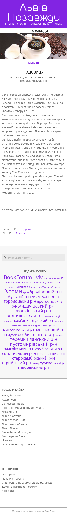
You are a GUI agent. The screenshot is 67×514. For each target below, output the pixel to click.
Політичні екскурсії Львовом (20, 444)
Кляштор (22, 287)
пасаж (59, 335)
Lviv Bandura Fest (51, 278)
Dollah (29, 510)
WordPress (49, 510)
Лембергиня (10, 412)
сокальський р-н (51, 353)
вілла (53, 296)
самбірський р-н (49, 348)
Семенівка (22, 233)
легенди (59, 321)
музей (12, 335)
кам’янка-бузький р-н (34, 320)
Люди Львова (10, 428)
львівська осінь (19, 325)
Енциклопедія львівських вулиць (23, 407)
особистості (29, 334)
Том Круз (47, 287)
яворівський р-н (35, 367)
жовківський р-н (33, 311)
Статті (6, 448)
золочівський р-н (25, 315)
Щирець (26, 229)
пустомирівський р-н (33, 80)
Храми (13, 291)
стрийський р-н (17, 362)
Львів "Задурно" (12, 416)
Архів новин (9, 399)
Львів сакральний (13, 420)
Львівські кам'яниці (14, 424)
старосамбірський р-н (33, 358)
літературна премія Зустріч (41, 325)
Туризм (56, 287)
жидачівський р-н (36, 306)
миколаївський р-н (19, 329)
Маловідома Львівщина (28, 77)
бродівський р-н (46, 291)
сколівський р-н (19, 353)
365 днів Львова (12, 395)
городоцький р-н (20, 301)
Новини (7, 440)
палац (47, 334)
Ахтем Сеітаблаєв (23, 282)
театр (36, 363)
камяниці (8, 321)
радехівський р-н (19, 348)
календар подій (52, 316)
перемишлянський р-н (33, 339)
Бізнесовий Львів (13, 403)
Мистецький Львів (14, 436)
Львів (32, 287)
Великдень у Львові (44, 282)
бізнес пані (39, 297)
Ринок (38, 287)
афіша (26, 292)
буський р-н (19, 296)
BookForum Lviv (23, 277)
